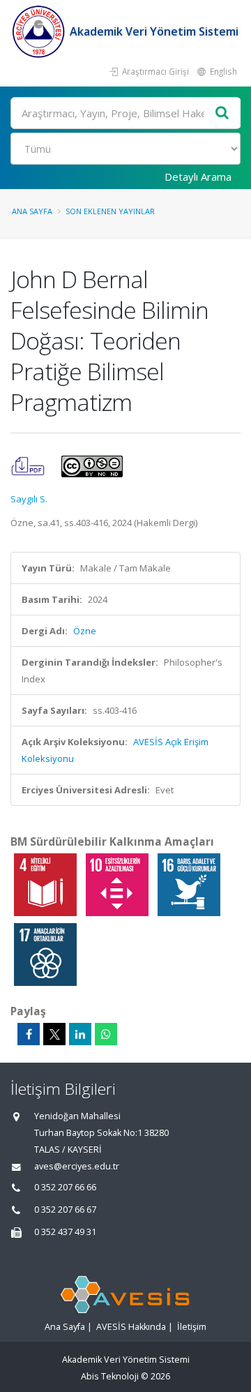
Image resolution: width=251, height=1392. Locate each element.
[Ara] (222, 113)
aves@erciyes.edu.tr (76, 1166)
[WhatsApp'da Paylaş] (106, 1034)
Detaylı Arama (198, 177)
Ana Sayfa (32, 211)
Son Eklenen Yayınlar (110, 211)
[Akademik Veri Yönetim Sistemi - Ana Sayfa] (40, 31)
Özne (84, 630)
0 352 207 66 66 (65, 1187)
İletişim (191, 1327)
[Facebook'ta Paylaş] (28, 1034)
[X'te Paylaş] (54, 1034)
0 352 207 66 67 (65, 1209)
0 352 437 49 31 (65, 1232)
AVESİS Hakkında (131, 1327)
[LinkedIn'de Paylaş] (80, 1034)
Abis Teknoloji (110, 1376)
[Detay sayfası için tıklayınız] (46, 884)
